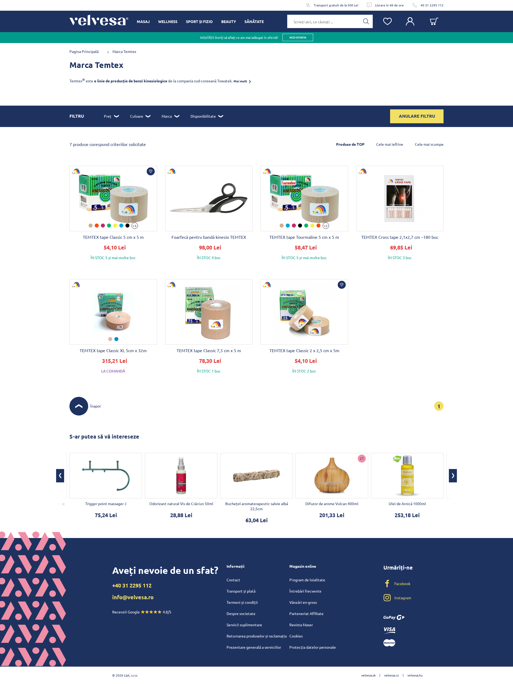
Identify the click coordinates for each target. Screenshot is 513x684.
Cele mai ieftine (389, 144)
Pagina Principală (84, 51)
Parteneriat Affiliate (306, 613)
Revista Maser (301, 624)
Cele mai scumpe (429, 144)
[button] (453, 475)
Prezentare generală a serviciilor (254, 647)
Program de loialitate (307, 579)
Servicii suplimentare (244, 624)
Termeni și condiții (242, 602)
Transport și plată (241, 591)
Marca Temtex (124, 51)
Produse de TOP (350, 144)
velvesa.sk (368, 675)
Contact (233, 579)
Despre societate (241, 613)
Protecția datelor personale (312, 647)
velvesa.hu (415, 675)
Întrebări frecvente (305, 591)
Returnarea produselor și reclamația (257, 635)
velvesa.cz (391, 675)
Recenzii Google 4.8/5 (141, 611)
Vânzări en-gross (303, 602)
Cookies (296, 635)
